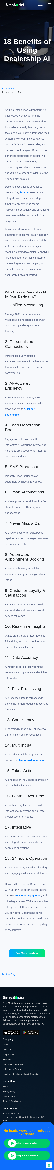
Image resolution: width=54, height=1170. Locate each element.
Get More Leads (27, 953)
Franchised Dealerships (13, 1064)
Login (40, 5)
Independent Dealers (12, 1069)
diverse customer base (31, 760)
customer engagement (28, 895)
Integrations (8, 1054)
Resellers (7, 1059)
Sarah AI (24, 192)
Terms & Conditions (12, 1101)
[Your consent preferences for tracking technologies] (49, 1165)
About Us (7, 1049)
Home (5, 1045)
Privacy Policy (9, 1091)
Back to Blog (8, 88)
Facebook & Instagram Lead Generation (21, 1074)
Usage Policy (9, 1096)
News (5, 1086)
